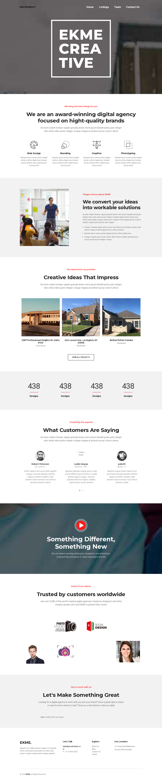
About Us (95, 746)
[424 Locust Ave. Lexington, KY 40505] (81, 319)
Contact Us (133, 7)
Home (90, 7)
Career (94, 754)
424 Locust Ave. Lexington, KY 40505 (81, 341)
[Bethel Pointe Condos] (121, 319)
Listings (104, 7)
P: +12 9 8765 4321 (70, 752)
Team (117, 7)
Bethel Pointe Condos (121, 340)
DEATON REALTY (28, 7)
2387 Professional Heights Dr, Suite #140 (41, 341)
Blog (93, 749)
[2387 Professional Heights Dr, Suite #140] (41, 319)
